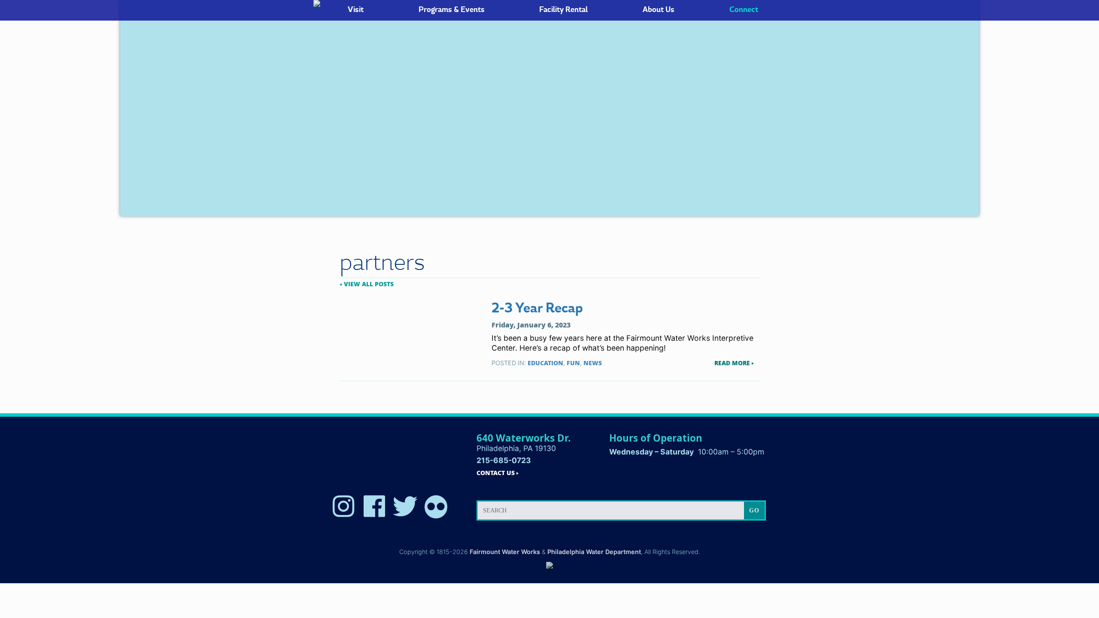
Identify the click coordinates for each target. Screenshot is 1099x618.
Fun (573, 362)
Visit (356, 10)
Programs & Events (452, 10)
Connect (743, 10)
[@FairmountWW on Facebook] (374, 506)
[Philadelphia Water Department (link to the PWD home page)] (549, 566)
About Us (658, 10)
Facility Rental (563, 10)
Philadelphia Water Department (594, 551)
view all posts (368, 284)
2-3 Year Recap (537, 308)
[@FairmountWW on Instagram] (343, 506)
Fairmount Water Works (505, 551)
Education (545, 362)
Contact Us (496, 473)
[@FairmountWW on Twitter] (405, 506)
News (592, 362)
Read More (732, 363)
